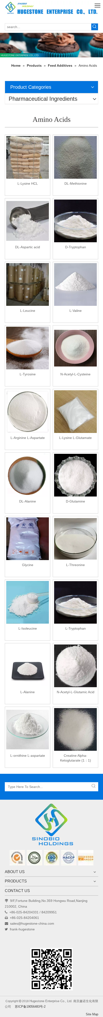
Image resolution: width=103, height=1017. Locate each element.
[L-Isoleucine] (27, 602)
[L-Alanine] (27, 666)
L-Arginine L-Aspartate (28, 438)
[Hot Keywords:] (94, 27)
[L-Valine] (75, 284)
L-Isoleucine (27, 628)
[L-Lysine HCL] (27, 157)
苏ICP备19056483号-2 (30, 1006)
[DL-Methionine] (75, 157)
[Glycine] (27, 538)
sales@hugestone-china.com (32, 923)
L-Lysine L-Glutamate (75, 438)
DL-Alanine (27, 501)
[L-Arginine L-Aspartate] (27, 411)
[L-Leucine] (27, 284)
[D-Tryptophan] (75, 221)
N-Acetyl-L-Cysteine (75, 374)
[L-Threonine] (75, 538)
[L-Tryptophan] (75, 602)
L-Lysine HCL (27, 183)
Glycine (27, 565)
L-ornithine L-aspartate (27, 755)
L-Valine (75, 311)
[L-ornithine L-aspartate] (27, 729)
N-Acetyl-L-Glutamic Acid (75, 692)
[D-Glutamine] (75, 475)
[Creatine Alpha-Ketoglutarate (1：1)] (75, 729)
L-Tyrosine (28, 374)
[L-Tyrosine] (27, 348)
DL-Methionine (75, 183)
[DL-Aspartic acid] (27, 221)
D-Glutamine (75, 501)
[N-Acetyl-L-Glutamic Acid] (75, 666)
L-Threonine (75, 565)
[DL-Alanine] (27, 475)
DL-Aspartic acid (27, 247)
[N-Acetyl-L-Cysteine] (75, 348)
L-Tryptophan (75, 628)
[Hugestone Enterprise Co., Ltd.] (51, 826)
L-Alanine (27, 692)
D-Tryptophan (75, 247)
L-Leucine (27, 311)
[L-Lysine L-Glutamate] (75, 411)
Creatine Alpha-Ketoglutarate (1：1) (75, 758)
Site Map (92, 1014)
